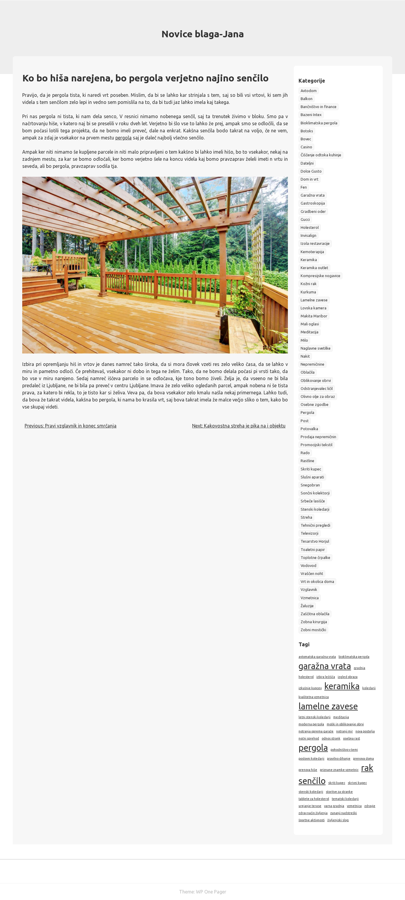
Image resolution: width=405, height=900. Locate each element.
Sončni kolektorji (315, 493)
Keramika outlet (314, 268)
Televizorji (309, 533)
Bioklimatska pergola (319, 123)
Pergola (307, 412)
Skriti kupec (311, 469)
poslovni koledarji (311, 758)
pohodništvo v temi (344, 749)
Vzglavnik (309, 589)
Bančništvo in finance (319, 107)
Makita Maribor (314, 316)
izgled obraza (348, 677)
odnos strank (331, 738)
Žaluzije (307, 606)
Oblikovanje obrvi (316, 380)
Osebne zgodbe (315, 404)
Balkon (306, 99)
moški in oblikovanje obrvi (345, 724)
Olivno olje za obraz (318, 396)
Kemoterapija (312, 252)
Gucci (305, 219)
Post (305, 421)
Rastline (307, 461)
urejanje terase (310, 806)
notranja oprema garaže (316, 731)
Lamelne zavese (314, 300)
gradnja (359, 668)
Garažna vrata (313, 195)
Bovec (306, 139)
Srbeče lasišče (313, 501)
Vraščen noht (312, 573)
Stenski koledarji (315, 509)
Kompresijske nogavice (320, 276)
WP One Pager (211, 891)
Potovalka (309, 429)
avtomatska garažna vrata (317, 656)
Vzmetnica (310, 598)
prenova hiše (308, 770)
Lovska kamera (313, 308)
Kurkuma (308, 292)
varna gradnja (334, 806)
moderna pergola (311, 724)
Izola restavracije (315, 243)
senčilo (312, 781)
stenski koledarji (311, 791)
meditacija (341, 717)
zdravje (369, 806)
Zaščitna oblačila (315, 614)
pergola (123, 137)
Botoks (307, 131)
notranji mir (344, 731)
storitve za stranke (339, 791)
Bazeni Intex (311, 114)
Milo (304, 340)
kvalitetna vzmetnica (314, 697)
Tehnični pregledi (315, 525)
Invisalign (308, 235)
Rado (305, 453)
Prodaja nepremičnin (318, 437)
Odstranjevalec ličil (317, 388)
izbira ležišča (325, 677)
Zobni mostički (313, 630)
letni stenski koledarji (315, 717)
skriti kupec (336, 783)
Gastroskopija (313, 203)
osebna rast (351, 738)
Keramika (309, 260)
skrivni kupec (357, 783)
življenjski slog (338, 820)
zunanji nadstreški (343, 813)
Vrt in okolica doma (317, 581)
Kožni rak (309, 284)
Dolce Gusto (311, 171)
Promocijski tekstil (316, 445)
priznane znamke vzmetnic (339, 770)
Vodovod (308, 565)
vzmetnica (354, 806)
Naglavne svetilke (316, 348)
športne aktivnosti (312, 820)
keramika (342, 686)
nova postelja (365, 731)
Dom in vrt (309, 179)
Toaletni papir (313, 549)
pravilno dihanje (338, 758)
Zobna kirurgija (314, 622)
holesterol (306, 677)
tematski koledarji (345, 799)
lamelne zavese (328, 706)
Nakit (305, 356)
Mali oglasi (310, 324)
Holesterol (310, 227)
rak (367, 768)
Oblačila (308, 372)
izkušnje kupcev (310, 688)
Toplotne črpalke (315, 557)
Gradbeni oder (313, 211)
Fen (304, 187)
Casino (306, 147)
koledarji (369, 688)
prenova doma (363, 758)
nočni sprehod (309, 738)
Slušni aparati (312, 477)
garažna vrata (325, 666)
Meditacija (309, 332)
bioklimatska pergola (354, 656)
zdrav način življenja (313, 813)
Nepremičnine (312, 364)
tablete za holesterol (314, 799)
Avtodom (309, 91)
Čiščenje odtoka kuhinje (321, 155)
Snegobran (310, 485)
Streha (306, 517)
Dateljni (307, 163)
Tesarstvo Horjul (315, 541)
